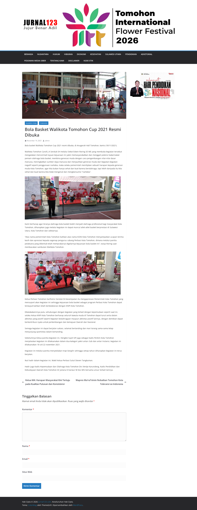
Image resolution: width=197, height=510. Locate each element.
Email (25, 458)
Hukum (56, 54)
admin (47, 140)
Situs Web (27, 471)
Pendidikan (131, 54)
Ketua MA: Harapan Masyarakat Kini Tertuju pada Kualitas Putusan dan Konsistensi (47, 382)
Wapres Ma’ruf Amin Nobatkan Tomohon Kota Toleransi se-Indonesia (99, 382)
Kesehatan (95, 54)
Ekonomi (81, 54)
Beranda (28, 54)
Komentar (28, 409)
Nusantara (43, 54)
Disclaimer (73, 60)
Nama (26, 446)
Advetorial (146, 54)
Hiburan (68, 54)
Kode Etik (88, 60)
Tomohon (43, 123)
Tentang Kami (57, 60)
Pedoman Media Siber (35, 60)
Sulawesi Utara (113, 54)
